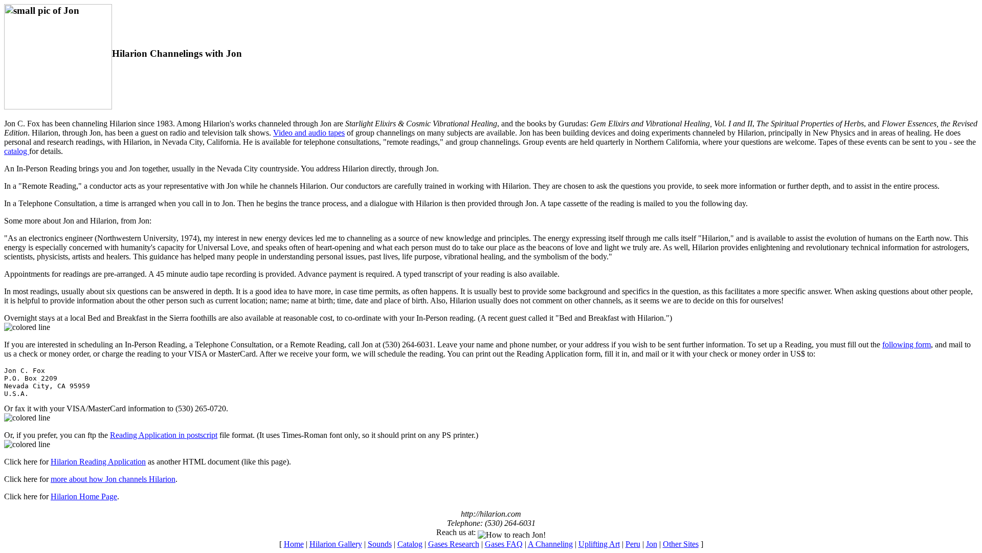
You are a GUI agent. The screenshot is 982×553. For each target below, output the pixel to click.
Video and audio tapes (309, 132)
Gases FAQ (504, 544)
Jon (651, 544)
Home (294, 544)
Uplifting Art (599, 544)
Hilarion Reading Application (98, 461)
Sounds (380, 544)
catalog (16, 151)
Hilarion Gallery (335, 544)
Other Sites (681, 544)
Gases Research (453, 544)
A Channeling (550, 544)
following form (906, 344)
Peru (633, 544)
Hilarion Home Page (84, 496)
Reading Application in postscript (163, 435)
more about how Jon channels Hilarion (113, 479)
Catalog (409, 544)
